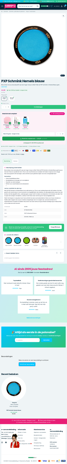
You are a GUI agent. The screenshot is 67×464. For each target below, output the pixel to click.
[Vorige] (57, 252)
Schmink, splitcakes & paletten (17, 11)
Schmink (6, 11)
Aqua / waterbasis (30, 11)
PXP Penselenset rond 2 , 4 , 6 (16, 125)
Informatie (22, 429)
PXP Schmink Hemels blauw (13, 410)
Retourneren (37, 448)
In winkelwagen (38, 107)
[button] (8, 107)
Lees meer (4, 86)
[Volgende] (60, 252)
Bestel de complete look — (34, 138)
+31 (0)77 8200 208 (9, 432)
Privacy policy (21, 440)
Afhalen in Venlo (22, 432)
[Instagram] (2, 442)
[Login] (61, 6)
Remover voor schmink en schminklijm (25, 125)
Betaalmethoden (38, 435)
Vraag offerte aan (55, 227)
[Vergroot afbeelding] (63, 15)
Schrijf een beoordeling (27, 364)
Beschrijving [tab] (7, 161)
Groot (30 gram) (14, 406)
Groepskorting (37, 442)
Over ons (20, 438)
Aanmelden (46, 340)
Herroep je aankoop (39, 445)
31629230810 (10, 438)
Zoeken (37, 6)
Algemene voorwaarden (40, 432)
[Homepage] (1, 11)
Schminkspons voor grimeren (7, 125)
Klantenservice (39, 429)
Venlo (22, 154)
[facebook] (6, 442)
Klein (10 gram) (14, 404)
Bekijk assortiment (2, 6)
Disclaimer (20, 435)
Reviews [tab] (15, 161)
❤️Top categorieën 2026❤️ (25, 443)
